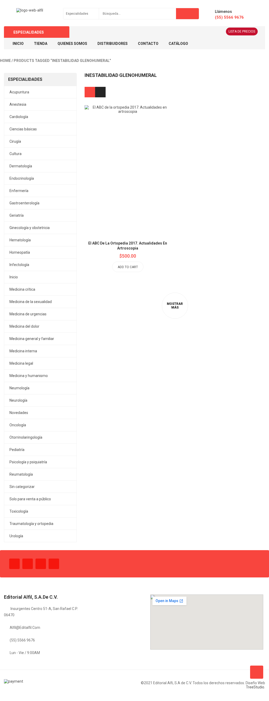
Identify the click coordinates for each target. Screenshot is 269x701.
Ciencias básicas (23, 129)
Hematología (20, 240)
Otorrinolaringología (25, 437)
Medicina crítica (22, 289)
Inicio (13, 277)
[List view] (100, 92)
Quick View (139, 157)
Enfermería (18, 191)
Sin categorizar (22, 487)
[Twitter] (27, 564)
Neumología (19, 388)
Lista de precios (242, 31)
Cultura (15, 154)
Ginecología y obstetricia (29, 228)
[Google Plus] (54, 564)
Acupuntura (19, 92)
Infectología (19, 265)
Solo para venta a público (30, 499)
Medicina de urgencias (27, 314)
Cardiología (18, 117)
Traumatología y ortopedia (31, 524)
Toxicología (18, 511)
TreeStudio (255, 687)
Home (5, 61)
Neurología (18, 400)
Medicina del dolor (24, 326)
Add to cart (128, 267)
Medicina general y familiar (31, 339)
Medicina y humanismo (28, 376)
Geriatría (16, 215)
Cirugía (15, 141)
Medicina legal (21, 363)
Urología (16, 536)
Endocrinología (21, 178)
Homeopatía (19, 252)
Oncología (17, 425)
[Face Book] (14, 564)
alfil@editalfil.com (25, 627)
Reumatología (21, 474)
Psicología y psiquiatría (28, 462)
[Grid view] (90, 92)
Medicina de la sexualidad (30, 302)
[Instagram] (40, 564)
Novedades (18, 413)
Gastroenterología (24, 203)
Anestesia (17, 104)
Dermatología (20, 166)
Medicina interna (23, 351)
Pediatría (16, 450)
